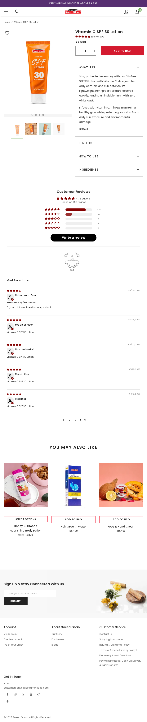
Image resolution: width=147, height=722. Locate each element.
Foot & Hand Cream (121, 526)
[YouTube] (31, 694)
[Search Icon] (17, 12)
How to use (109, 156)
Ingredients (109, 170)
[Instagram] (15, 694)
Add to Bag (73, 519)
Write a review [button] (73, 237)
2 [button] (36, 115)
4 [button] (43, 115)
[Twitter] (38, 694)
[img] (14, 290)
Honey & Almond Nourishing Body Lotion (26, 528)
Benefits (109, 143)
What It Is (109, 67)
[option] (73, 3)
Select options (26, 519)
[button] (83, 36)
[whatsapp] (23, 694)
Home (7, 21)
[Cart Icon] (137, 11)
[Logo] (73, 11)
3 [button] (39, 115)
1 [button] (32, 115)
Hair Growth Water (73, 526)
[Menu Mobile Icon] (6, 11)
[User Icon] (126, 12)
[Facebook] (7, 694)
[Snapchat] (7, 701)
